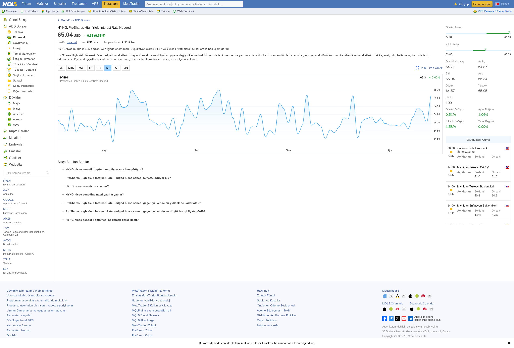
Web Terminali (185, 11)
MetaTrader (131, 3)
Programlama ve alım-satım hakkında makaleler (37, 300)
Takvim (165, 11)
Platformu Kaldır (142, 335)
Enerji (16, 48)
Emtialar (15, 151)
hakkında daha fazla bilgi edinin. (294, 343)
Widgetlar (16, 164)
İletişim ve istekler (268, 325)
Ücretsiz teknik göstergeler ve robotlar (31, 295)
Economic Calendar (422, 303)
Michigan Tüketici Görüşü (473, 167)
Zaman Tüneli (266, 295)
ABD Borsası (18, 26)
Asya (16, 124)
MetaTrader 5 (391, 290)
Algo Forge (52, 11)
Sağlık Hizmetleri (23, 75)
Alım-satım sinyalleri (19, 315)
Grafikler (15, 158)
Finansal (19, 37)
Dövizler (15, 97)
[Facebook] (384, 318)
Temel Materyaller (24, 53)
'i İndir (144, 325)
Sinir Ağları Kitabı (143, 11)
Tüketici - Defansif (24, 69)
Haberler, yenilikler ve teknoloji (151, 300)
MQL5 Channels (392, 303)
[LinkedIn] (410, 318)
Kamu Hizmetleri (23, 85)
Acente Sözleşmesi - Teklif (273, 310)
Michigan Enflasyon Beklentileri (477, 205)
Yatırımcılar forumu (19, 325)
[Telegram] (391, 318)
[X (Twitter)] (397, 318)
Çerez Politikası (267, 320)
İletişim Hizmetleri (24, 58)
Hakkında (263, 290)
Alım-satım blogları (19, 330)
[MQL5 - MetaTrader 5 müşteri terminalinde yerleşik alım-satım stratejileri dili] (9, 4)
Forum (26, 3)
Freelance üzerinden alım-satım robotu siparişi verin (40, 305)
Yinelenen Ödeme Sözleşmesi (276, 305)
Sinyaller (60, 3)
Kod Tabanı (31, 11)
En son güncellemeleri (155, 295)
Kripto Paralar (19, 131)
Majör (16, 103)
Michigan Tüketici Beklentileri (475, 186)
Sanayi (17, 80)
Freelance (79, 3)
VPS (95, 3)
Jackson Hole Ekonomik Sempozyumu (472, 150)
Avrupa (17, 119)
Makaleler (11, 11)
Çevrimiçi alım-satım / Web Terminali (30, 290)
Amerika (18, 114)
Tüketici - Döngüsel (25, 64)
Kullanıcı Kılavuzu (152, 305)
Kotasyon (111, 3)
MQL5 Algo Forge (143, 320)
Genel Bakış (18, 19)
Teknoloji (18, 32)
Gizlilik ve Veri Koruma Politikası (277, 315)
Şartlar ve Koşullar (268, 300)
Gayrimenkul (21, 42)
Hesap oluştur (482, 4)
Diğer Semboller (23, 91)
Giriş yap (463, 4)
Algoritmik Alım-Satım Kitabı (109, 11)
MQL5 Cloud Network (145, 315)
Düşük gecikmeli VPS (20, 320)
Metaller (14, 137)
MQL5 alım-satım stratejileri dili (151, 310)
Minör (16, 108)
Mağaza (42, 3)
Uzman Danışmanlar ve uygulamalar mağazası (36, 310)
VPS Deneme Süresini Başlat (495, 11)
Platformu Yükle (142, 330)
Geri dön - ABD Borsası (76, 20)
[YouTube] (404, 318)
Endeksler (16, 144)
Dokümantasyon (75, 11)
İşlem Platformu (151, 290)
